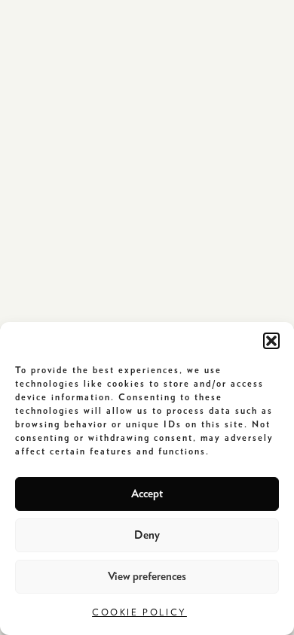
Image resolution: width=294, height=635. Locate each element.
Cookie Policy (139, 612)
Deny (147, 535)
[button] (271, 340)
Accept (147, 494)
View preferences (147, 576)
